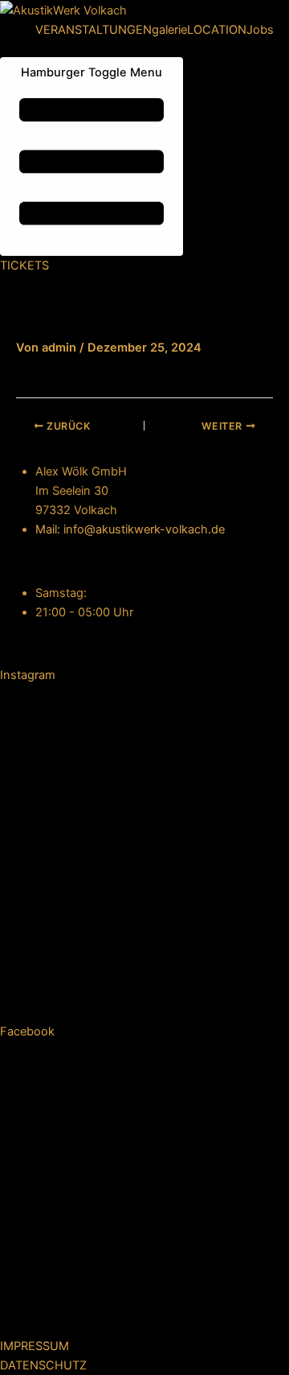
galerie (169, 30)
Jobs (260, 30)
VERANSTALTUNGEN (93, 30)
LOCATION (216, 30)
